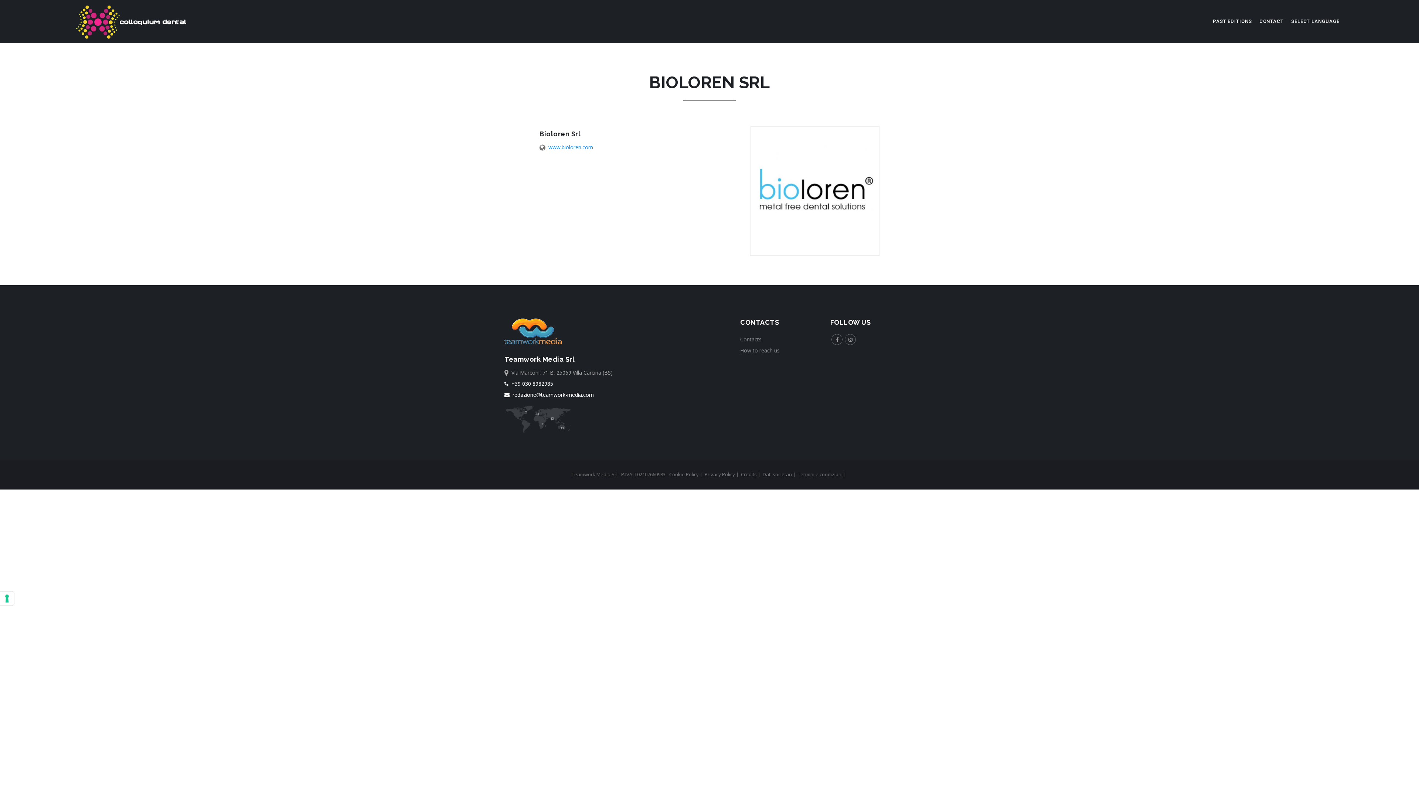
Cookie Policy (684, 474)
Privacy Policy (720, 474)
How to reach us (760, 350)
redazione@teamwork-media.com (552, 394)
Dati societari (777, 474)
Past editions (1232, 21)
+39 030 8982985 (530, 383)
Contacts (751, 339)
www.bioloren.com (570, 147)
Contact (1271, 21)
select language (1315, 21)
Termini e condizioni (820, 474)
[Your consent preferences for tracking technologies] (7, 598)
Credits (749, 474)
